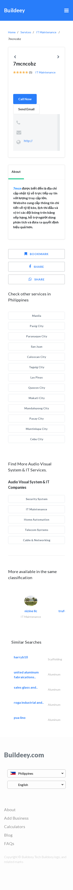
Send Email (26, 109)
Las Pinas (36, 377)
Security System (36, 499)
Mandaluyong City (36, 408)
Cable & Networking (36, 540)
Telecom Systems (36, 529)
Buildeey (14, 10)
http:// (28, 141)
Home (12, 32)
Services (25, 32)
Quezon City (36, 387)
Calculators (14, 826)
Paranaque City (36, 336)
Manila (36, 315)
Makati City (37, 398)
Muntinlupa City (36, 428)
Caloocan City (36, 357)
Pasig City (36, 326)
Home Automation (36, 519)
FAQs (9, 843)
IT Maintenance (46, 32)
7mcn (17, 188)
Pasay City (36, 418)
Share (39, 266)
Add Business (16, 818)
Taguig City (36, 367)
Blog (8, 835)
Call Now (25, 99)
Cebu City (36, 439)
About (10, 809)
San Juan (36, 346)
